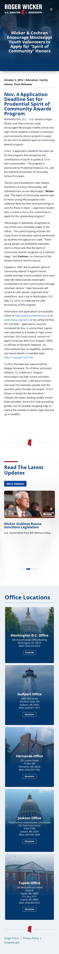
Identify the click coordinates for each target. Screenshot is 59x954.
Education (32, 80)
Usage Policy (11, 938)
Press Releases (23, 84)
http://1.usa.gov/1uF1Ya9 (18, 357)
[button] (22, 569)
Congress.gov (12, 942)
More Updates (15, 483)
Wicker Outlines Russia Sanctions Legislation (23, 525)
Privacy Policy (31, 938)
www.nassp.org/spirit (16, 319)
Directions (29, 714)
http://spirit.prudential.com (31, 315)
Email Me (29, 652)
